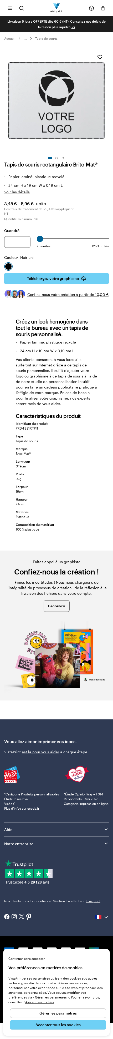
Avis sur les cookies (39, 1002)
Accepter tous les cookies (58, 1024)
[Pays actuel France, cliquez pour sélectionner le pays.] (102, 917)
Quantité (11, 230)
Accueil (9, 38)
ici (73, 27)
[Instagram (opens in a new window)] (14, 917)
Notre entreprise (18, 843)
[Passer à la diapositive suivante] (106, 100)
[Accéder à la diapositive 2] (56, 158)
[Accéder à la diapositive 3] (63, 158)
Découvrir (56, 606)
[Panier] (103, 8)
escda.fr (33, 808)
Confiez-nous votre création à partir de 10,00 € (68, 294)
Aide (8, 829)
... (25, 38)
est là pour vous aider (40, 752)
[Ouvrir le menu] (10, 8)
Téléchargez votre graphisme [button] (53, 278)
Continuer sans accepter (26, 958)
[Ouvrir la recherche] (21, 8)
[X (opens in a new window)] (21, 917)
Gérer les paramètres (58, 1013)
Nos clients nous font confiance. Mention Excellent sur (52, 901)
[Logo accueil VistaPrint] (56, 8)
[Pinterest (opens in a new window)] (29, 917)
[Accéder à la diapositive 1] (50, 158)
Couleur (19, 257)
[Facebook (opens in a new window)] (6, 917)
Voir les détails (17, 192)
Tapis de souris (46, 38)
